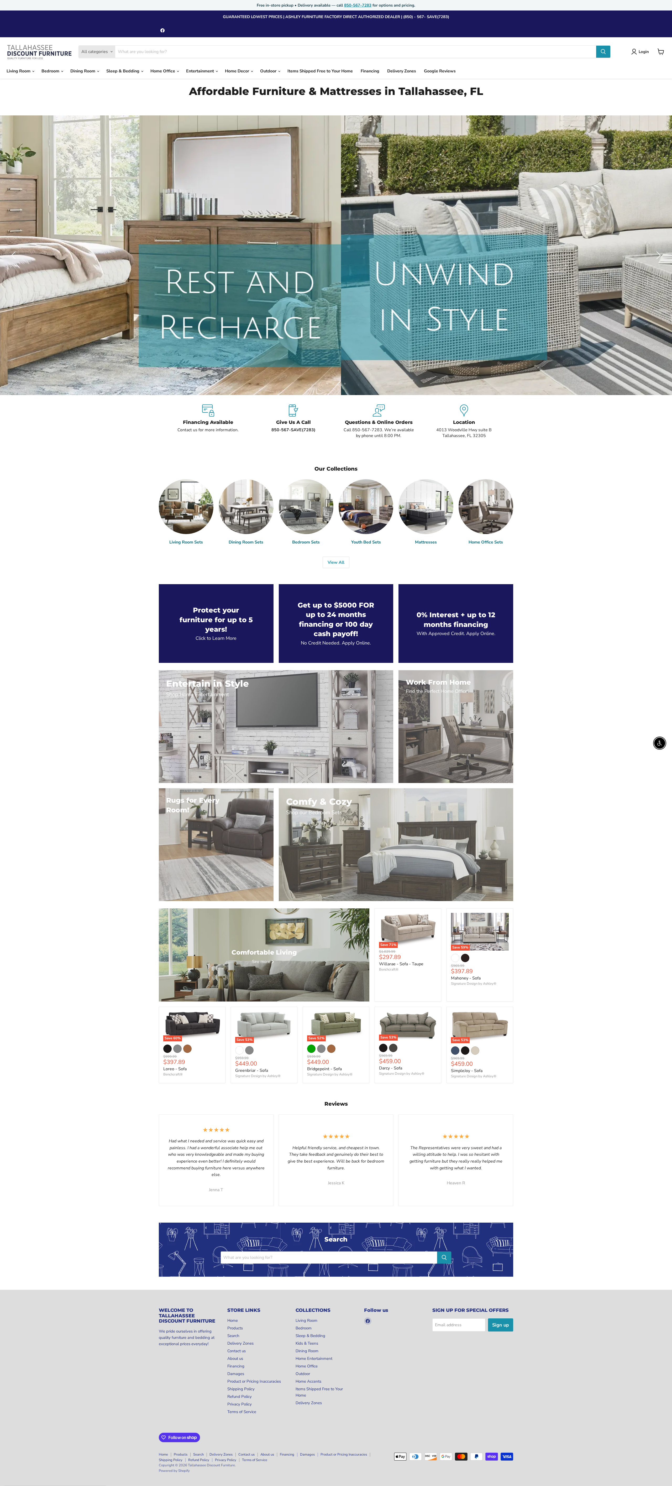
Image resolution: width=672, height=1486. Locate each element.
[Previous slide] (14, 255)
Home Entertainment (314, 1358)
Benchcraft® (388, 969)
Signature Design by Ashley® (473, 983)
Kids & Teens (307, 1343)
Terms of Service (241, 1411)
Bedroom (50, 71)
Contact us (236, 1351)
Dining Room (83, 71)
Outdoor (268, 71)
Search (233, 1335)
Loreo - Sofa (175, 1069)
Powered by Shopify (174, 1470)
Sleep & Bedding (123, 71)
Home (232, 1320)
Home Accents (308, 1381)
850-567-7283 (357, 5)
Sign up (500, 1325)
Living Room (19, 71)
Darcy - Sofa (390, 1068)
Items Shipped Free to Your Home (320, 71)
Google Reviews (440, 71)
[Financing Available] (208, 421)
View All (336, 562)
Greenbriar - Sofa (251, 1070)
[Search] (603, 52)
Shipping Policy (241, 1389)
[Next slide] (657, 255)
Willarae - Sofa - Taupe (401, 964)
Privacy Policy (239, 1404)
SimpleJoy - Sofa (466, 1071)
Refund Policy (239, 1396)
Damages (235, 1373)
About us (235, 1358)
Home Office (163, 71)
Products (235, 1328)
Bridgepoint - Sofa (324, 1069)
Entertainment (200, 71)
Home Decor (237, 71)
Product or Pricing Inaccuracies (254, 1381)
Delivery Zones (401, 71)
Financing (370, 71)
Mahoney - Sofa (466, 978)
